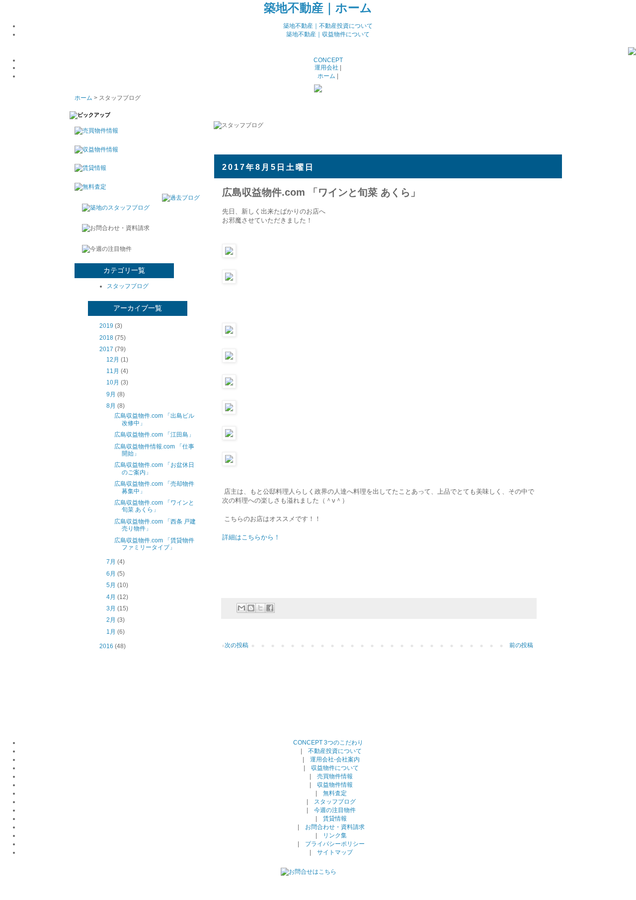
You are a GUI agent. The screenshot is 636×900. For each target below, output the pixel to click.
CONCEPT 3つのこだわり (328, 742)
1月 (111, 631)
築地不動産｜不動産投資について (328, 25)
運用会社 (326, 67)
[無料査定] (88, 186)
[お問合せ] (308, 871)
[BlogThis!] (251, 608)
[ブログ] (632, 53)
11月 (112, 371)
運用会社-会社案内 (335, 759)
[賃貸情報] (88, 167)
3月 (111, 608)
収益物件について (335, 767)
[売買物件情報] (94, 130)
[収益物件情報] (94, 149)
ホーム (326, 76)
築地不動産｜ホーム (318, 7)
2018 (106, 337)
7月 (111, 561)
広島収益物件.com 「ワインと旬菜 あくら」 (154, 506)
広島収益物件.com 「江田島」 (154, 434)
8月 (111, 405)
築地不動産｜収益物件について (328, 34)
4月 (111, 597)
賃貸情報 (335, 818)
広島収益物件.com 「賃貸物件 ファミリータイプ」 (154, 544)
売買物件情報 (335, 776)
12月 (112, 359)
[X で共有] (260, 608)
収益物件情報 (335, 784)
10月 (112, 382)
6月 (111, 573)
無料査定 (335, 793)
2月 (111, 619)
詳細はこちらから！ (251, 537)
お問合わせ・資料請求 (335, 827)
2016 (106, 646)
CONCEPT (328, 60)
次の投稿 (236, 645)
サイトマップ (335, 852)
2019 (106, 325)
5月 (111, 585)
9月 (111, 394)
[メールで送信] (241, 608)
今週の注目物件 (335, 810)
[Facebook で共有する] (270, 608)
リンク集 (335, 835)
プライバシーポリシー (335, 843)
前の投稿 (521, 645)
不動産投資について (335, 751)
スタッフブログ (128, 286)
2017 (106, 349)
